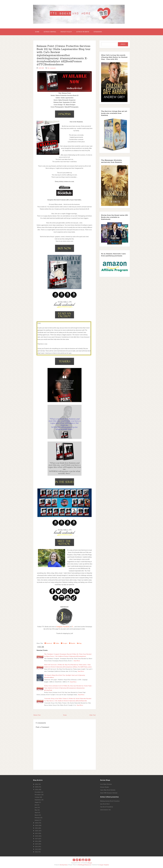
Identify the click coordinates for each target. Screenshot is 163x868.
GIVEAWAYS (98, 32)
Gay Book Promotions (106, 807)
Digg (79, 643)
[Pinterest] (86, 860)
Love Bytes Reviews (106, 784)
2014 (36, 846)
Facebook (66, 626)
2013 (36, 849)
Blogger (90, 862)
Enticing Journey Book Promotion (110, 801)
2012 (36, 852)
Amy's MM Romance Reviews (108, 793)
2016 (36, 841)
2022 (36, 825)
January (37, 820)
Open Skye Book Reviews (107, 790)
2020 (36, 831)
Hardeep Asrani (63, 864)
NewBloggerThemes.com (84, 864)
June (36, 807)
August (37, 802)
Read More (77, 661)
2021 (36, 828)
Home (37, 32)
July (36, 805)
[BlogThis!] (40, 647)
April (36, 812)
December (38, 792)
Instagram (59, 626)
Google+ (64, 643)
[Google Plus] (74, 860)
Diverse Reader (104, 787)
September (38, 800)
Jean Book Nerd (104, 804)
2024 (36, 789)
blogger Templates (104, 864)
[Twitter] (77, 860)
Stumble (72, 643)
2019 (36, 833)
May (36, 810)
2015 (36, 844)
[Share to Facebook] (43, 647)
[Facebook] (80, 860)
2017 (36, 838)
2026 (36, 784)
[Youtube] (83, 860)
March (36, 815)
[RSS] (89, 860)
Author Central (50, 32)
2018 (36, 836)
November (38, 794)
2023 (36, 823)
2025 (36, 787)
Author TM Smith (82, 32)
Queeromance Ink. (105, 810)
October (37, 797)
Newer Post (37, 715)
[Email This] (38, 647)
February (37, 817)
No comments (52, 68)
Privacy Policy (66, 32)
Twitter (57, 643)
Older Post (92, 715)
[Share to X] (41, 647)
